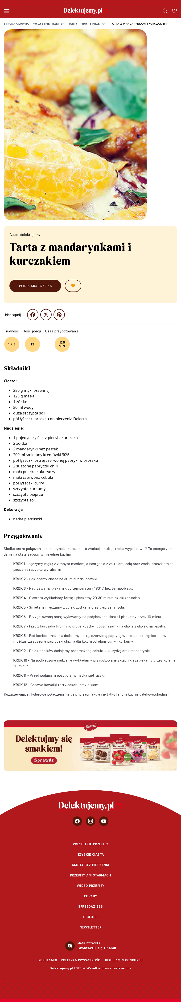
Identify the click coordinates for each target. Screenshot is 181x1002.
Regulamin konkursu (124, 960)
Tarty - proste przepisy (87, 23)
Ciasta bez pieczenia (90, 865)
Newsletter (91, 927)
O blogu (90, 917)
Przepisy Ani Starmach (90, 875)
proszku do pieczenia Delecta (60, 418)
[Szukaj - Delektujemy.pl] (165, 11)
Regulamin (47, 960)
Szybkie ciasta (90, 854)
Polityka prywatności (81, 960)
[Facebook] (77, 821)
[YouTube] (103, 821)
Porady (90, 896)
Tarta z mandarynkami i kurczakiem (138, 23)
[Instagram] (90, 821)
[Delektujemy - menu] (6, 11)
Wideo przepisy (90, 886)
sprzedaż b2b (90, 906)
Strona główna (16, 23)
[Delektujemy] (86, 11)
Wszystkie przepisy (48, 23)
